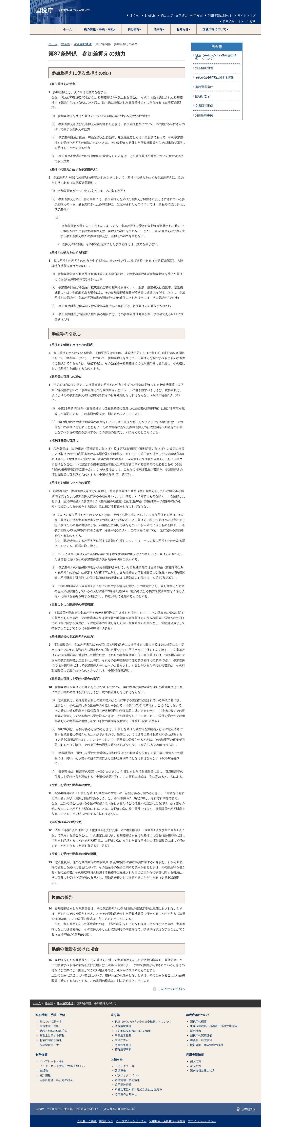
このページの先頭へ (171, 989)
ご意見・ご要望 (87, 1121)
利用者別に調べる (220, 15)
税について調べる (51, 1021)
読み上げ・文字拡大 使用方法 (181, 15)
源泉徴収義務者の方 (202, 1070)
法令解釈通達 (83, 44)
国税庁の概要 (198, 1021)
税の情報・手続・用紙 (50, 1015)
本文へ (134, 15)
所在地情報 (248, 1109)
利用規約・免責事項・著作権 (167, 1121)
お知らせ (117, 1059)
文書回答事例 (204, 105)
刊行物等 (42, 1055)
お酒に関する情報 (51, 1040)
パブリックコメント (127, 1075)
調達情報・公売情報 (127, 1080)
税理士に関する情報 (52, 1035)
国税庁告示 (202, 96)
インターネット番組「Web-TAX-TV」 (63, 1066)
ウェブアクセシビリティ (131, 1121)
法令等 (65, 44)
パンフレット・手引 (52, 1061)
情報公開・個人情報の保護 (206, 1044)
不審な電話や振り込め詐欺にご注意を (138, 1089)
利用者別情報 (195, 1055)
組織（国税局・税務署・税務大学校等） (215, 1026)
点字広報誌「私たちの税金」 (58, 1080)
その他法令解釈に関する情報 (214, 77)
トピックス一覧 (124, 1066)
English (150, 15)
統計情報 (45, 1075)
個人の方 (195, 1061)
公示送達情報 (123, 1084)
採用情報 (195, 1030)
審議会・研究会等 (201, 1040)
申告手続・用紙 (49, 1026)
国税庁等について (198, 1015)
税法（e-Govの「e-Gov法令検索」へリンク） (215, 57)
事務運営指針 (204, 87)
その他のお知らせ (126, 1094)
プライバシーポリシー (202, 1121)
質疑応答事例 (204, 115)
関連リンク (106, 1121)
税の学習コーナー (51, 1044)
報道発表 (120, 1070)
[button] (100, 29)
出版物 (44, 1070)
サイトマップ (246, 15)
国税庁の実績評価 (201, 1035)
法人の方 (195, 1066)
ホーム (67, 29)
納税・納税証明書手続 (53, 1030)
